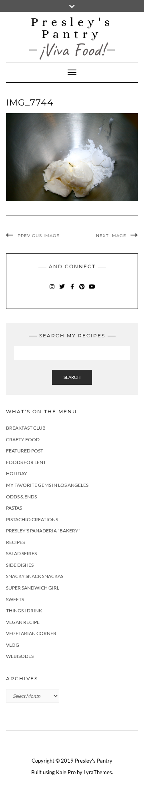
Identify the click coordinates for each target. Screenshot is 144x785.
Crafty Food (23, 439)
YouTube (92, 290)
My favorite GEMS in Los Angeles (47, 485)
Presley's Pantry (72, 28)
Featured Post (24, 451)
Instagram (52, 290)
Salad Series (21, 553)
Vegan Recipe (23, 622)
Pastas (14, 508)
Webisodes (20, 656)
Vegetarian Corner (31, 633)
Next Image (111, 235)
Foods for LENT (26, 462)
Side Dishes (20, 565)
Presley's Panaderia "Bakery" (43, 531)
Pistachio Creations (32, 519)
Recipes (15, 542)
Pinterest (82, 290)
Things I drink (24, 611)
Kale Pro (66, 772)
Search (72, 377)
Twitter (62, 290)
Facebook (72, 290)
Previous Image (39, 235)
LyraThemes (98, 772)
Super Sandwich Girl (32, 588)
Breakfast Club (26, 428)
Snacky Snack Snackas (34, 576)
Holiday (16, 473)
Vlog (12, 645)
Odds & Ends (21, 497)
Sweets (15, 599)
